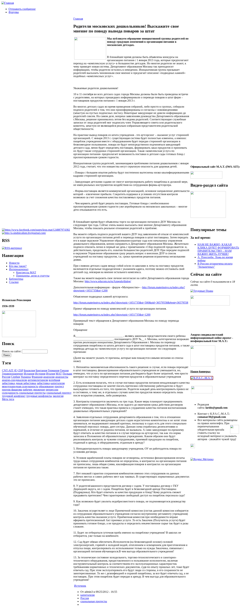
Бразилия (29, 370)
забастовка (43, 383)
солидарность (10, 392)
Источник (80, 585)
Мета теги (8, 399)
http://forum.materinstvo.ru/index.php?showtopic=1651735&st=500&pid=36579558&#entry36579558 (130, 302)
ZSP (20, 370)
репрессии (52, 389)
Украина (26, 376)
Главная (78, 18)
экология (58, 395)
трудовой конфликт (14, 395)
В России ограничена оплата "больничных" (215, 265)
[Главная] (7, 2)
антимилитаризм (38, 380)
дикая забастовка (26, 383)
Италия (50, 373)
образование (46, 386)
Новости (14, 262)
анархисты (61, 376)
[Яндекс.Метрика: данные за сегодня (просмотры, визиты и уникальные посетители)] (201, 459)
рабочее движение (34, 389)
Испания (29, 373)
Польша (67, 373)
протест (59, 386)
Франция (37, 376)
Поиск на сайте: (12, 351)
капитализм (57, 383)
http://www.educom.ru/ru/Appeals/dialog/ (108, 281)
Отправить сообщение (22, 8)
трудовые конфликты (39, 395)
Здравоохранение (12, 373)
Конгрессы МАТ (26, 272)
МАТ (59, 373)
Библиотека (16, 278)
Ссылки (14, 282)
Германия (53, 370)
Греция (64, 370)
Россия (6, 376)
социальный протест (58, 392)
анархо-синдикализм (14, 380)
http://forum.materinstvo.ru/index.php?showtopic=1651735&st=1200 (111, 314)
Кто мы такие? (18, 266)
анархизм (49, 376)
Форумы (14, 12)
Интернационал (18, 269)
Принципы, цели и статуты (32, 275)
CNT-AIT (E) (10, 370)
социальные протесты (32, 392)
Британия (41, 370)
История (40, 373)
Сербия (15, 376)
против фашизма (12, 389)
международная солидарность (20, 386)
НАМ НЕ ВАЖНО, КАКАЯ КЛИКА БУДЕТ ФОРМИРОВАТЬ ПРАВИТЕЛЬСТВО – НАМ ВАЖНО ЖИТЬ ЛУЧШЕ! (218, 249)
